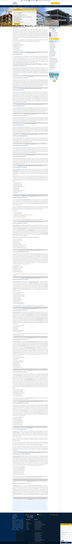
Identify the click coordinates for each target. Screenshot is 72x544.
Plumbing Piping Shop (20, 145)
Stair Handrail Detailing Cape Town (16, 133)
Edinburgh (23, 502)
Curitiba (28, 501)
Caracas (25, 500)
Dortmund (41, 501)
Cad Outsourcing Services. (35, 542)
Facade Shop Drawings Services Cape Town (18, 336)
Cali (14, 500)
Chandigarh (32, 500)
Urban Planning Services (38, 537)
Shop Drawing (19, 27)
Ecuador (21, 502)
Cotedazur (25, 501)
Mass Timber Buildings (38, 538)
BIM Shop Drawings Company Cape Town (30, 221)
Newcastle (26, 506)
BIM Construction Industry (53, 65)
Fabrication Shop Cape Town (30, 75)
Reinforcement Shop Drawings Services (22, 454)
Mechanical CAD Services (53, 51)
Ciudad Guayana (41, 500)
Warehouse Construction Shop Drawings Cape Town (36, 88)
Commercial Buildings (19, 105)
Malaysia (14, 505)
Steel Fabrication (20, 65)
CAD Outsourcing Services (53, 67)
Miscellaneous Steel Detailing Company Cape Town (19, 143)
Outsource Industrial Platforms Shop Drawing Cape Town (38, 104)
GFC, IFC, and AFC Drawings (20, 429)
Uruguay (25, 509)
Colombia (16, 501)
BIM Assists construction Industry (53, 62)
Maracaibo (20, 505)
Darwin (33, 501)
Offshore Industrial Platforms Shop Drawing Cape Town (27, 104)
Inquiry (27, 526)
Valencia (30, 509)
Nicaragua (28, 506)
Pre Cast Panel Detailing (38, 529)
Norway (31, 506)
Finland (34, 502)
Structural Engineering (38, 522)
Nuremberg (36, 506)
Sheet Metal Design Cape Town (16, 194)
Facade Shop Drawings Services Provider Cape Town (40, 336)
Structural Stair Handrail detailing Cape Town (41, 133)
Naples (16, 506)
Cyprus (29, 501)
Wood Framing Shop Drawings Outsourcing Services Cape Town (30, 497)
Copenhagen (18, 501)
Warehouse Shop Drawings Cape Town (28, 87)
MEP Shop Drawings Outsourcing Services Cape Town (18, 249)
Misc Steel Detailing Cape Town (27, 143)
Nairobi (15, 506)
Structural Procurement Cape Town (23, 75)
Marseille (22, 505)
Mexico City (34, 505)
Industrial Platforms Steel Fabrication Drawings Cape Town (19, 103)
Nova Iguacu (34, 506)
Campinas (19, 500)
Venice (34, 509)
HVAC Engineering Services (38, 532)
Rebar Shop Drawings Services (20, 339)
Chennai (34, 500)
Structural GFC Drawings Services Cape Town (26, 452)
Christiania (39, 500)
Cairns (13, 500)
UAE (13, 509)
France (40, 502)
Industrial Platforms (18, 89)
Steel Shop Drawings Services (20, 371)
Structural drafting (52, 50)
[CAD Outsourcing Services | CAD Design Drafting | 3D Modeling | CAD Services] (15, 3)
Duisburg (46, 501)
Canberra (21, 500)
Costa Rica (23, 501)
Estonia (30, 502)
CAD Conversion (52, 68)
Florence (36, 502)
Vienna (37, 509)
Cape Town (23, 500)
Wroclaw (18, 510)
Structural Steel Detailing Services (39, 539)
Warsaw (42, 509)
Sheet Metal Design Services (20, 167)
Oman (38, 506)
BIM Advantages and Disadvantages (54, 61)
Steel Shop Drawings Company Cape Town (30, 401)
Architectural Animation (52, 44)
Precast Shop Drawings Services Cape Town (18, 426)
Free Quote (28, 529)
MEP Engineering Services (38, 523)
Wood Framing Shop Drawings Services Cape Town (18, 497)
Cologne (13, 501)
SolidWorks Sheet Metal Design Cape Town (33, 195)
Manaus (15, 505)
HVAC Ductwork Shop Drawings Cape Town (28, 165)
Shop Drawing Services (38, 525)
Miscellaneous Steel (20, 135)
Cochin (47, 500)
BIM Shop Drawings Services (20, 197)
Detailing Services (48, 6)
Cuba (26, 501)
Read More (17, 23)
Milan (35, 505)
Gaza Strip (44, 502)
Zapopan (20, 510)
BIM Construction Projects (53, 63)
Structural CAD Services (53, 46)
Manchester (18, 505)
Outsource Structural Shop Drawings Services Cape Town (41, 276)
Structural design (52, 48)
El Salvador (27, 502)
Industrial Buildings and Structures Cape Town (38, 75)
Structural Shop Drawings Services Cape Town (18, 276)
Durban (17, 502)
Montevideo (39, 505)
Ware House (20, 77)
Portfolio (40, 6)
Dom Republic (38, 501)
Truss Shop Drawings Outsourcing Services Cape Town (31, 498)
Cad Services (26, 6)
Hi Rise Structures (20, 115)
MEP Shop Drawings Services (20, 223)
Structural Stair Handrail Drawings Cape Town (32, 133)
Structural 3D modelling (52, 47)
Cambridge (16, 500)
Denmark (36, 501)
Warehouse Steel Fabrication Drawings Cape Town (18, 87)
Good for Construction (16, 432)
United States (22, 509)
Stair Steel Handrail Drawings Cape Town (33, 134)
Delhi (34, 501)
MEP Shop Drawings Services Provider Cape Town (41, 249)
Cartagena (29, 500)
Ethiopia (32, 502)
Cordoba (20, 501)
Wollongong (16, 510)
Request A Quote (56, 3)
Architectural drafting (52, 45)
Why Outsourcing (52, 69)
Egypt (24, 502)
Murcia (46, 505)
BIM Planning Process (52, 64)
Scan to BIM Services (38, 536)
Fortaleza (38, 502)
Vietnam (39, 509)
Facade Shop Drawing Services (20, 310)
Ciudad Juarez (44, 500)
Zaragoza (22, 510)
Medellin (25, 505)
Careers (27, 527)
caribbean (27, 500)
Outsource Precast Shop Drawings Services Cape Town (41, 426)
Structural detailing (52, 49)
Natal (18, 506)
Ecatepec (19, 502)
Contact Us (56, 6)
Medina (27, 505)
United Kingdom (19, 509)
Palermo (42, 506)
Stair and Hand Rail (18, 125)
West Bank (45, 509)
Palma (44, 506)
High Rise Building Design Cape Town (31, 123)
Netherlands (20, 506)
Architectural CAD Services (53, 42)
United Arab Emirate (16, 509)
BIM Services (33, 6)
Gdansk (46, 502)
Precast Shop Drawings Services (20, 402)
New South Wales (23, 506)
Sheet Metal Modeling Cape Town (30, 194)
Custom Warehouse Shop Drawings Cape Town (25, 88)
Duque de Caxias (14, 502)
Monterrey (37, 505)
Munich (45, 505)
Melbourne (29, 505)
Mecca (23, 505)
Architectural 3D (52, 43)
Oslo (39, 506)
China (36, 500)
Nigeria (30, 506)
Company (19, 6)
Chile (35, 500)
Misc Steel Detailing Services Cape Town (35, 143)
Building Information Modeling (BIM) (40, 524)
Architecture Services (38, 521)
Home (15, 6)
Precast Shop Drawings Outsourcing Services (30, 414)
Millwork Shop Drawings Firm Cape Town (34, 308)
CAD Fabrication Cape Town (16, 75)
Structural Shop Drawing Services (21, 251)
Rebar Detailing (17, 54)
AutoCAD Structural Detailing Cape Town (32, 52)
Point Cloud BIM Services (38, 535)
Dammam (31, 501)
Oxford (41, 506)
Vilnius (41, 509)
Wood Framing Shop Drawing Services (22, 483)
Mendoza (31, 505)
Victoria (36, 509)
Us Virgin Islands (27, 509)
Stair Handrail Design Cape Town (24, 133)
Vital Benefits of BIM (52, 66)
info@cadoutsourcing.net (42, 515)
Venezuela (32, 509)
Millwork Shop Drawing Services (20, 279)
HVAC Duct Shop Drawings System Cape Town (38, 165)
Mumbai (43, 505)
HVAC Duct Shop (19, 156)
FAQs (50, 70)
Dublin (44, 501)
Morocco (41, 505)
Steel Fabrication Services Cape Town (36, 87)
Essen (28, 502)
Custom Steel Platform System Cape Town (29, 103)
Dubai (43, 501)
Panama (46, 506)
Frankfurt (41, 502)
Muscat (13, 506)
